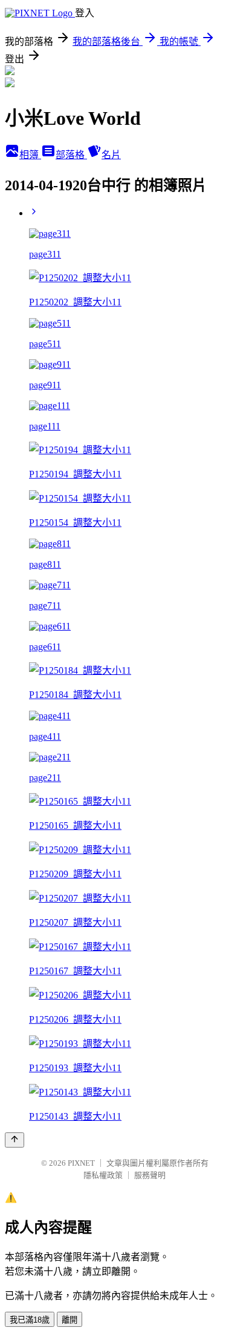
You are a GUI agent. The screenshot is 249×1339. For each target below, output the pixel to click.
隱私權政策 (103, 1175)
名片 (111, 155)
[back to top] (14, 1140)
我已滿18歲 (30, 1319)
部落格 (71, 155)
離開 (69, 1319)
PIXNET (81, 1163)
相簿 (30, 155)
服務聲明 (150, 1175)
